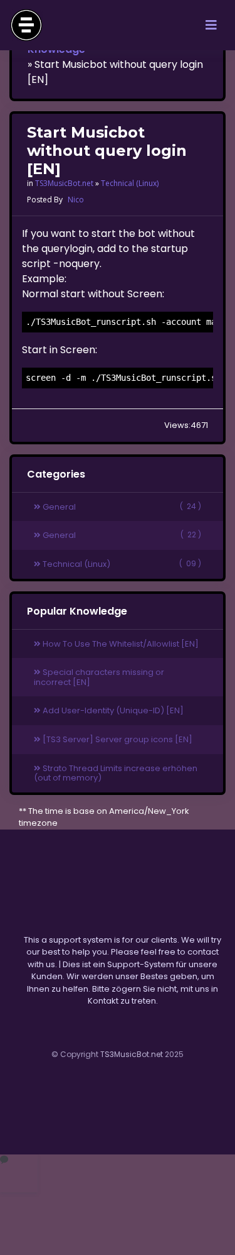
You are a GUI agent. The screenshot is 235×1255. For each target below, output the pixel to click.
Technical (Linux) (130, 183)
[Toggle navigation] (211, 25)
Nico (76, 199)
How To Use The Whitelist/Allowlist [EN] (120, 644)
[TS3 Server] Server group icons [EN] (116, 739)
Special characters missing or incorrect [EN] (99, 677)
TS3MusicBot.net (64, 183)
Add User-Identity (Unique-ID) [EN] (112, 710)
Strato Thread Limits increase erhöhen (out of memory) (115, 773)
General (121, 507)
